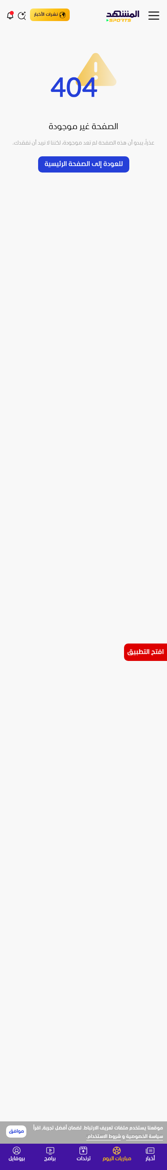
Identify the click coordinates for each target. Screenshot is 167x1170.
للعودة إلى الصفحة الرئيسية (84, 164)
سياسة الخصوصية (144, 1136)
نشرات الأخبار (46, 15)
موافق (16, 1131)
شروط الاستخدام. (103, 1136)
